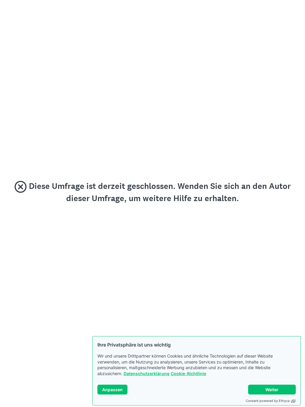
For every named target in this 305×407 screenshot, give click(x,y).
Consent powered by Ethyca (268, 401)
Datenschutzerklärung (146, 373)
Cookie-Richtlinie (188, 373)
